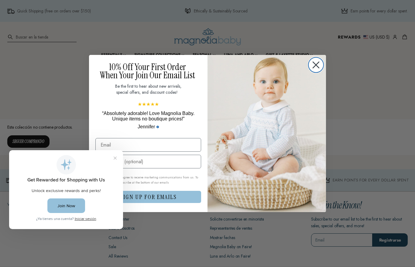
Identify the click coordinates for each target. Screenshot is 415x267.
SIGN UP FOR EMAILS (148, 197)
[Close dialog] (316, 65)
